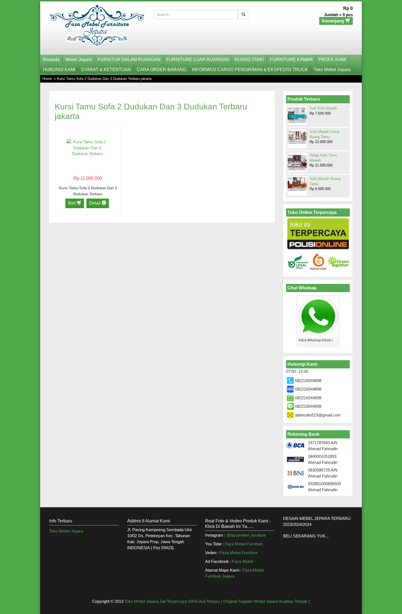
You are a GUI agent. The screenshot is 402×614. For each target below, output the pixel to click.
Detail (95, 203)
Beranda (51, 59)
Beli (72, 203)
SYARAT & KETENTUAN (106, 69)
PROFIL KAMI (332, 59)
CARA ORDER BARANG (161, 69)
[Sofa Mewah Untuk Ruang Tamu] (297, 136)
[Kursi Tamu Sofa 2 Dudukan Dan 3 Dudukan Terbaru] (87, 147)
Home (47, 79)
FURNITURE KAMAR (291, 59)
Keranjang (333, 21)
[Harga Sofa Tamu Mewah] (297, 162)
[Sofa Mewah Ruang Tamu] (297, 183)
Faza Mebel (243, 561)
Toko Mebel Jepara (332, 69)
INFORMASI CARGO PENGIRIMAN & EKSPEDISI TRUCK (250, 69)
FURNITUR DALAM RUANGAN (129, 59)
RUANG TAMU (249, 59)
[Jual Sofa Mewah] (297, 115)
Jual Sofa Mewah (323, 108)
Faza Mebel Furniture (244, 544)
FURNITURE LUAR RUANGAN (197, 59)
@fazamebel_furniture (246, 535)
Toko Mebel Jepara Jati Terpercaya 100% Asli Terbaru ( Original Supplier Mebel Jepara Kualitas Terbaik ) (217, 601)
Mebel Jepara (78, 59)
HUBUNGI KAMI (59, 69)
